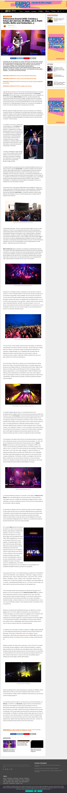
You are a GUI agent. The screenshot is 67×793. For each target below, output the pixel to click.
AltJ (11, 729)
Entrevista (9, 778)
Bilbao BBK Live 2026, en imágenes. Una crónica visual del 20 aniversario (9, 750)
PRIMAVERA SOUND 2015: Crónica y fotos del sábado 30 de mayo (19, 78)
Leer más (40, 791)
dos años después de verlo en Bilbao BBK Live (26, 635)
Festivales (26, 778)
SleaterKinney (23, 730)
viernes (29, 730)
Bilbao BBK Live (25, 781)
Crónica (24, 729)
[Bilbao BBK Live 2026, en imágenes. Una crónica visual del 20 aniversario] (9, 747)
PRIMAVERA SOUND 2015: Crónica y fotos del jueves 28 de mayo (19, 75)
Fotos (27, 729)
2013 (4, 781)
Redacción (11, 25)
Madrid (16, 781)
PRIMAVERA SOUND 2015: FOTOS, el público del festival (17, 86)
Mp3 (12, 781)
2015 (21, 783)
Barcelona (5, 783)
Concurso (8, 781)
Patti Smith (32, 729)
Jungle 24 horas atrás (26, 707)
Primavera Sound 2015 (12, 730)
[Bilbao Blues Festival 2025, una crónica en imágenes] (37, 741)
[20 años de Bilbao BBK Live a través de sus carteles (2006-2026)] (22, 740)
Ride (19, 730)
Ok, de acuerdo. (29, 791)
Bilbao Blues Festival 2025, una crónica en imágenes (36, 750)
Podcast (21, 778)
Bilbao (4, 778)
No (35, 791)
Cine (20, 781)
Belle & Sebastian (17, 729)
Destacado (15, 778)
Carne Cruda (12, 783)
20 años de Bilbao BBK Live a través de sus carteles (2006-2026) (22, 744)
